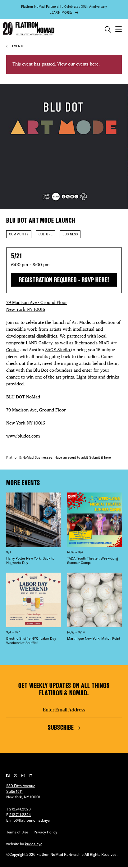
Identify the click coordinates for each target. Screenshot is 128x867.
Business (70, 234)
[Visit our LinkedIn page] (30, 775)
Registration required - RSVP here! (64, 280)
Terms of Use (17, 832)
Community (19, 234)
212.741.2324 (20, 814)
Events (18, 46)
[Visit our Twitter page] (16, 775)
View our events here (77, 63)
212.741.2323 (20, 809)
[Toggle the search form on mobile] (108, 29)
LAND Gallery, (39, 342)
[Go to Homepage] (28, 29)
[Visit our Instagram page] (23, 775)
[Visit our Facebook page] (8, 775)
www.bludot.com (23, 436)
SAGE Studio (58, 349)
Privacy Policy (45, 832)
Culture (46, 234)
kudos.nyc (33, 844)
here (107, 457)
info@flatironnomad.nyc (29, 820)
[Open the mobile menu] (118, 29)
